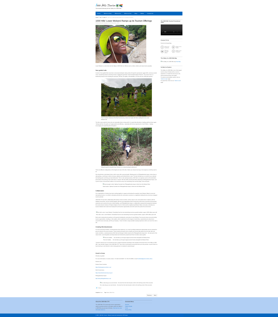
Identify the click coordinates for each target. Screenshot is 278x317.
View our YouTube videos (166, 51)
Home (98, 13)
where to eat (177, 80)
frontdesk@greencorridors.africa (144, 258)
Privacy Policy (128, 309)
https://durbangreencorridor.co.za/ (103, 267)
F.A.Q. (126, 308)
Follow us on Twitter (178, 47)
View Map (178, 61)
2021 (100, 17)
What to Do (118, 13)
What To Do (112, 292)
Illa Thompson (105, 23)
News (104, 17)
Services (127, 304)
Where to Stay (107, 13)
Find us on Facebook (166, 47)
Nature (108, 292)
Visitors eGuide (128, 306)
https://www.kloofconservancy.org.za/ (104, 272)
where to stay (164, 78)
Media (142, 13)
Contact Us (150, 13)
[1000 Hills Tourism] (109, 5)
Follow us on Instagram (178, 51)
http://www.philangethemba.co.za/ (103, 278)
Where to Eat (127, 13)
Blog (136, 13)
